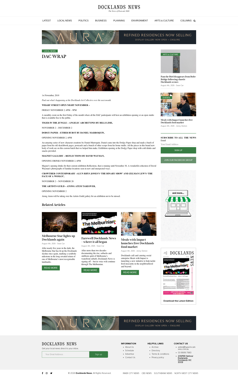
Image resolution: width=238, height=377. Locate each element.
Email (163, 140)
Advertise (129, 354)
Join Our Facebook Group (178, 160)
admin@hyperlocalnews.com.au (186, 348)
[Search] (194, 20)
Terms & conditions (160, 354)
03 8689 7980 (184, 353)
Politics (84, 20)
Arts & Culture (164, 20)
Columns (186, 20)
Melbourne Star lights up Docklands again (58, 237)
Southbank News (163, 373)
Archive (155, 347)
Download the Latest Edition (178, 301)
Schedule (129, 351)
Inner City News (131, 373)
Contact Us (130, 357)
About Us (129, 347)
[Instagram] (47, 373)
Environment (139, 20)
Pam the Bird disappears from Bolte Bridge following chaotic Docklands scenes (178, 79)
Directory (156, 351)
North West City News (186, 373)
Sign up (178, 150)
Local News (64, 20)
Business (101, 20)
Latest (46, 20)
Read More (51, 268)
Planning (119, 20)
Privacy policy (158, 357)
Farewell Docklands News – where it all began (98, 240)
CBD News (147, 373)
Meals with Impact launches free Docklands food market (137, 243)
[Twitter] (51, 373)
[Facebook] (42, 373)
